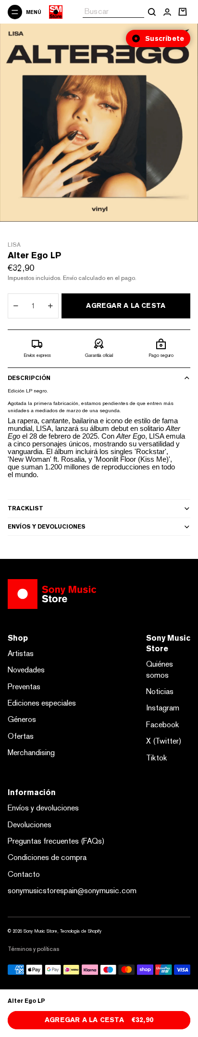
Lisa (14, 245)
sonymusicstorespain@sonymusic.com (72, 890)
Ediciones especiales (42, 703)
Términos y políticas (33, 949)
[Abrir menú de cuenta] (167, 12)
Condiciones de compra (47, 857)
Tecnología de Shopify (80, 931)
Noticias (159, 691)
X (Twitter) (164, 741)
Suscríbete (164, 38)
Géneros (22, 719)
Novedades (26, 669)
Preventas (24, 686)
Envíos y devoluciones (47, 526)
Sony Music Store (40, 931)
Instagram (162, 707)
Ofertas (21, 736)
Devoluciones (29, 824)
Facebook (162, 724)
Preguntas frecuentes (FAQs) (56, 841)
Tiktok (156, 757)
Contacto (24, 874)
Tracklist (25, 508)
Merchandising (31, 752)
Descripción (29, 378)
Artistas (21, 653)
